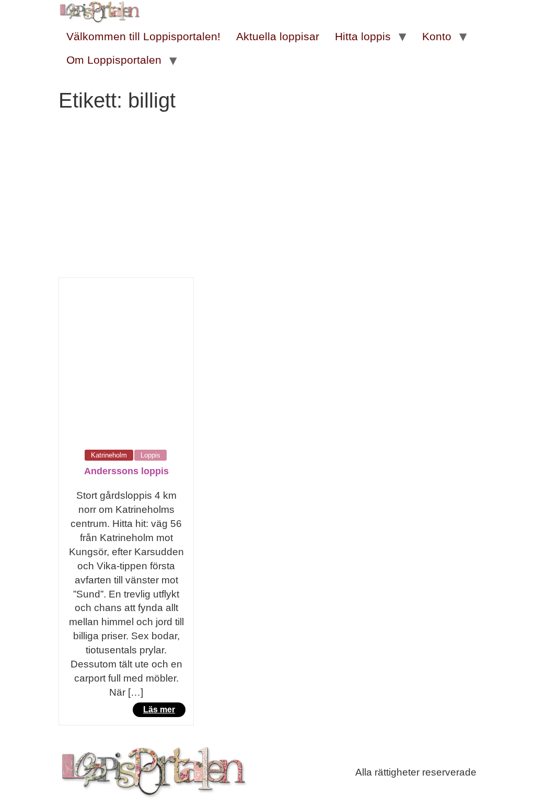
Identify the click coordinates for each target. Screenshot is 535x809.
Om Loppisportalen (113, 60)
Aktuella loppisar (277, 36)
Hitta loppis (363, 36)
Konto (436, 36)
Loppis (150, 455)
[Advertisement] (267, 199)
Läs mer (159, 709)
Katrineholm (109, 455)
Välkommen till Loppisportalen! (143, 36)
